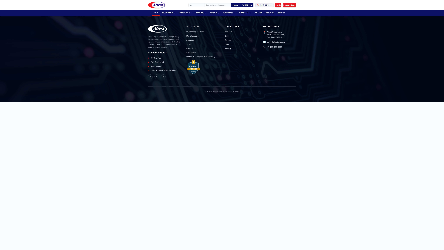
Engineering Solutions (195, 32)
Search (235, 5)
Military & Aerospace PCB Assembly (200, 57)
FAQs (227, 44)
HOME (156, 13)
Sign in (278, 5)
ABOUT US (270, 13)
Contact (228, 40)
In (163, 77)
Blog (226, 36)
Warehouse (191, 53)
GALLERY (258, 13)
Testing (189, 44)
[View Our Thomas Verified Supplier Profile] (202, 67)
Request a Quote (289, 5)
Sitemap (228, 48)
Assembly (190, 40)
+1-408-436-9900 (274, 47)
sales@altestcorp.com (276, 42)
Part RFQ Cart (247, 5)
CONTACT (281, 13)
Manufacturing (192, 36)
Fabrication (191, 48)
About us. (228, 32)
